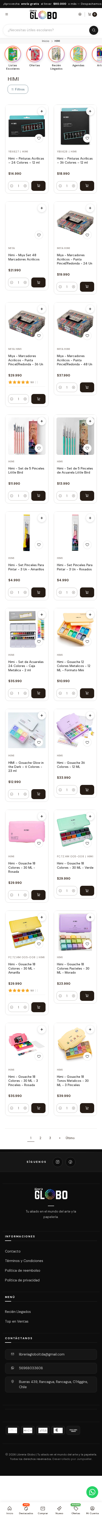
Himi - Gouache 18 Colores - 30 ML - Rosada (21, 867)
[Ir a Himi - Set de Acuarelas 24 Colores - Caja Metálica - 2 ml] (27, 630)
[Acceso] (80, 14)
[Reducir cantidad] (11, 186)
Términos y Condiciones (24, 1261)
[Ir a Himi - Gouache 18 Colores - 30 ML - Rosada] (27, 831)
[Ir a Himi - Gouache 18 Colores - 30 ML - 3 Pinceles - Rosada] (27, 1044)
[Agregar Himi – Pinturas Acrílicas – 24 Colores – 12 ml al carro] (38, 186)
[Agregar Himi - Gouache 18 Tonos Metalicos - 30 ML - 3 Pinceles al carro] (87, 1108)
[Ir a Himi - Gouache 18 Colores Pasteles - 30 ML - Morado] (75, 932)
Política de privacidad (22, 1280)
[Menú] (6, 14)
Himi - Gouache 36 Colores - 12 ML (71, 765)
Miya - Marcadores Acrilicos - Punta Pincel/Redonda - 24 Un (74, 259)
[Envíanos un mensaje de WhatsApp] (92, 1492)
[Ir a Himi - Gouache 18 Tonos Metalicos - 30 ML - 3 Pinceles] (75, 1044)
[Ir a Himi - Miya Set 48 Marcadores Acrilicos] (27, 223)
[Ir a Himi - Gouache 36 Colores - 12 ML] (75, 730)
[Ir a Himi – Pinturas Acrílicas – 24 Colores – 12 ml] (27, 126)
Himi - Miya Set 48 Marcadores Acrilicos (24, 257)
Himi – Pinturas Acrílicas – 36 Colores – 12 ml (75, 160)
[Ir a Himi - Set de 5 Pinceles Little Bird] (27, 436)
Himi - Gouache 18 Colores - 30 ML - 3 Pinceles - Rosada (23, 1081)
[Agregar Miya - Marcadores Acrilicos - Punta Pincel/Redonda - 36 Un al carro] (38, 399)
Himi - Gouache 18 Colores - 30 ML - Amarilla (21, 968)
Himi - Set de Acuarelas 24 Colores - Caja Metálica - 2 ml (26, 666)
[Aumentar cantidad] (25, 186)
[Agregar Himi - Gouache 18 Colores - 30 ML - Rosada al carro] (38, 895)
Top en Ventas (16, 1321)
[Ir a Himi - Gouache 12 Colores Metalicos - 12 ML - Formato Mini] (75, 630)
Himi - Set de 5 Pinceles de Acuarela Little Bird (75, 470)
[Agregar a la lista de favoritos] (39, 138)
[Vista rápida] (42, 111)
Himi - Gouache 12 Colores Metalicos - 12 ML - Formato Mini (73, 666)
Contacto (13, 1251)
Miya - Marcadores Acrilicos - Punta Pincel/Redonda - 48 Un (74, 360)
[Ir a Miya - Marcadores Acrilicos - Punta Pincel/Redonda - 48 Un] (75, 324)
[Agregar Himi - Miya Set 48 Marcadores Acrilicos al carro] (38, 282)
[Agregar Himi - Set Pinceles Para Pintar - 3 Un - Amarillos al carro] (38, 592)
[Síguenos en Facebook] (70, 1162)
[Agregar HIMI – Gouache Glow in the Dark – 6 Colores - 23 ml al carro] (38, 794)
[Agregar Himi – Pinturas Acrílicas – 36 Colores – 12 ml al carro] (87, 186)
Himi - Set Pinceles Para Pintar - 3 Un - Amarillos (26, 567)
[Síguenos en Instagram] (58, 1162)
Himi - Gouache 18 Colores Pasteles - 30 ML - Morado (73, 968)
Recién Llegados (18, 1312)
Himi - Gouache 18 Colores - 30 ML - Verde (75, 865)
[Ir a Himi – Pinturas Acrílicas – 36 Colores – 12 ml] (75, 126)
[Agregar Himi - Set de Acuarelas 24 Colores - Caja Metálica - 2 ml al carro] (38, 693)
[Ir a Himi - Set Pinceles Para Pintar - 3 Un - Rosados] (75, 533)
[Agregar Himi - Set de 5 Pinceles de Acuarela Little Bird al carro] (87, 496)
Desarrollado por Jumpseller (72, 1459)
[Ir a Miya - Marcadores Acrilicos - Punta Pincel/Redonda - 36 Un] (27, 324)
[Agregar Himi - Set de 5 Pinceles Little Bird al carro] (38, 496)
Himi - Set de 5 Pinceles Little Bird (26, 470)
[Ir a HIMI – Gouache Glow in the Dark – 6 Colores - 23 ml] (27, 730)
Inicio (45, 41)
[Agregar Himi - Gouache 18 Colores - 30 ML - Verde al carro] (87, 891)
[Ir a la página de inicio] (43, 14)
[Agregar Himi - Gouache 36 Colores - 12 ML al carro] (87, 790)
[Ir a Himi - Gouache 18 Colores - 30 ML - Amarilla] (27, 932)
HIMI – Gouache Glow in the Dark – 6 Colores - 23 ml (26, 767)
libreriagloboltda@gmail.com (42, 1354)
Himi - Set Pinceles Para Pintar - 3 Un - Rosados (75, 567)
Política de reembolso (22, 1270)
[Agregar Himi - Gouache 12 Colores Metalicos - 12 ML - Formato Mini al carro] (87, 693)
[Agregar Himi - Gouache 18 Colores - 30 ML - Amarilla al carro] (38, 1007)
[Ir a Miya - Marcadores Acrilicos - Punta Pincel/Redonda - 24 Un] (75, 223)
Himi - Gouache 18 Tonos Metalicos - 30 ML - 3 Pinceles (73, 1081)
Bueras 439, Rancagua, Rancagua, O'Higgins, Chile (53, 1384)
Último (70, 1138)
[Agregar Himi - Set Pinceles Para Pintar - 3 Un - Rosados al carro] (87, 592)
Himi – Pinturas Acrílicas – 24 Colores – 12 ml (26, 160)
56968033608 (31, 1368)
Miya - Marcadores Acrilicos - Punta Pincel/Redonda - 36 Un (25, 360)
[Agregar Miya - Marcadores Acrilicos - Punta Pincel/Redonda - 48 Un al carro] (87, 387)
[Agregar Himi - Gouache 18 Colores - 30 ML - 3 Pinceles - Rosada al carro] (38, 1108)
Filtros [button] (19, 89)
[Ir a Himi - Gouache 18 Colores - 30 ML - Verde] (75, 831)
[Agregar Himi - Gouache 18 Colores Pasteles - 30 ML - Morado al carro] (87, 996)
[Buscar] (93, 30)
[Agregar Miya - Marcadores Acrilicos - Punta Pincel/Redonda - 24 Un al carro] (87, 287)
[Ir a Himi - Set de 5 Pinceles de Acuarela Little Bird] (75, 436)
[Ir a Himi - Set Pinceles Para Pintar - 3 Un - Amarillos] (27, 533)
